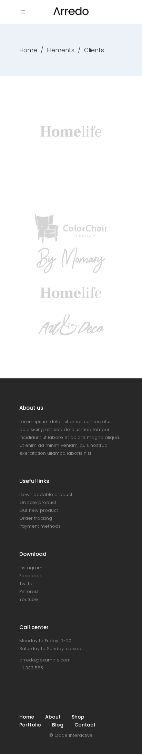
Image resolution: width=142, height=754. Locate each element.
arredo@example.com (45, 660)
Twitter (26, 583)
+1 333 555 (31, 668)
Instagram (30, 567)
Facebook (30, 575)
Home (28, 50)
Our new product (38, 510)
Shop (78, 716)
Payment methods (40, 526)
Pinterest (29, 591)
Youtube (28, 599)
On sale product (37, 502)
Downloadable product (45, 494)
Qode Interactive (73, 735)
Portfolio (30, 724)
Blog (57, 724)
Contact (84, 724)
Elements (60, 50)
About (53, 716)
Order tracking (35, 518)
